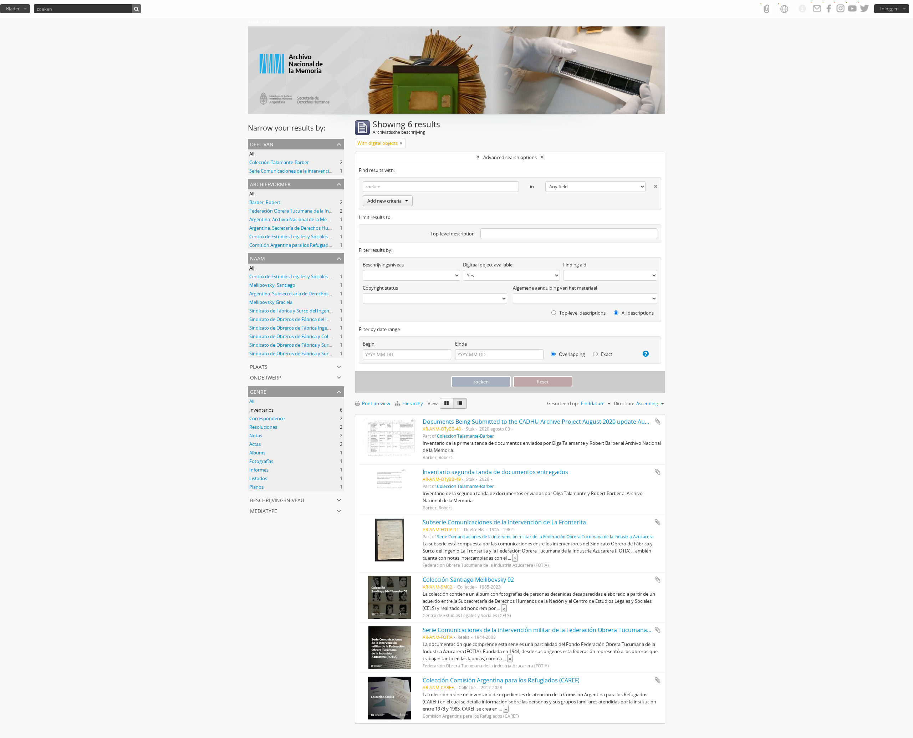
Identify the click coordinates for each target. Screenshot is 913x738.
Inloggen (889, 8)
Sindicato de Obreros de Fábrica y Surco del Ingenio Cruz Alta (313, 353)
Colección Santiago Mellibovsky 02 (468, 580)
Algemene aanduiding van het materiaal (555, 288)
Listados (258, 478)
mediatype (263, 510)
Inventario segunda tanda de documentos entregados (495, 472)
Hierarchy (412, 403)
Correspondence (267, 418)
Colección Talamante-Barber (279, 162)
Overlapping (571, 354)
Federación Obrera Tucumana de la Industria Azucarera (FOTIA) (316, 211)
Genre (258, 391)
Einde (461, 344)
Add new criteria (384, 201)
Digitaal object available (487, 264)
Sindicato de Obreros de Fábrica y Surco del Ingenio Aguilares (313, 345)
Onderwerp (265, 377)
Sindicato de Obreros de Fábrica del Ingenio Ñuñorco (305, 319)
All (251, 154)
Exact (606, 354)
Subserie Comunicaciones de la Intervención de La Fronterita (504, 522)
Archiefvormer (270, 183)
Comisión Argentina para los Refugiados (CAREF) (300, 245)
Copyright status (380, 288)
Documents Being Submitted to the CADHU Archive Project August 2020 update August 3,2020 (549, 422)
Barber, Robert (264, 202)
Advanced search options (510, 157)
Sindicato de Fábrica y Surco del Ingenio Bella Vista (302, 310)
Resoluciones (263, 427)
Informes (259, 470)
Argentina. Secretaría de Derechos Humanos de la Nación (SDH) (316, 228)
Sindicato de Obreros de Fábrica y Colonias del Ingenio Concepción (319, 336)
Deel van (262, 143)
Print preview (375, 403)
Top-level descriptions (582, 313)
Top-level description (452, 233)
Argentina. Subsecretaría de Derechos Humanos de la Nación (313, 293)
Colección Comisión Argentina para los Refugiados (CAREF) (501, 680)
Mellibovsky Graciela (270, 302)
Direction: (624, 403)
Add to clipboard (657, 421)
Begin (368, 344)
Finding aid (574, 264)
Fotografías (261, 461)
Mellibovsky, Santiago (272, 285)
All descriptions (637, 313)
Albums (257, 452)
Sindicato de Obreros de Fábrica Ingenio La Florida (302, 328)
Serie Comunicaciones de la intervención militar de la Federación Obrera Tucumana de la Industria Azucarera (545, 536)
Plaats (258, 366)
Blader (13, 8)
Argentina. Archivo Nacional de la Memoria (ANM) (301, 219)
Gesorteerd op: (563, 403)
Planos (256, 487)
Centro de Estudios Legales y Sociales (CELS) (295, 236)
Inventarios (261, 410)
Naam (257, 258)
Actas (255, 444)
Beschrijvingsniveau (277, 499)
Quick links (802, 9)
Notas (255, 435)
